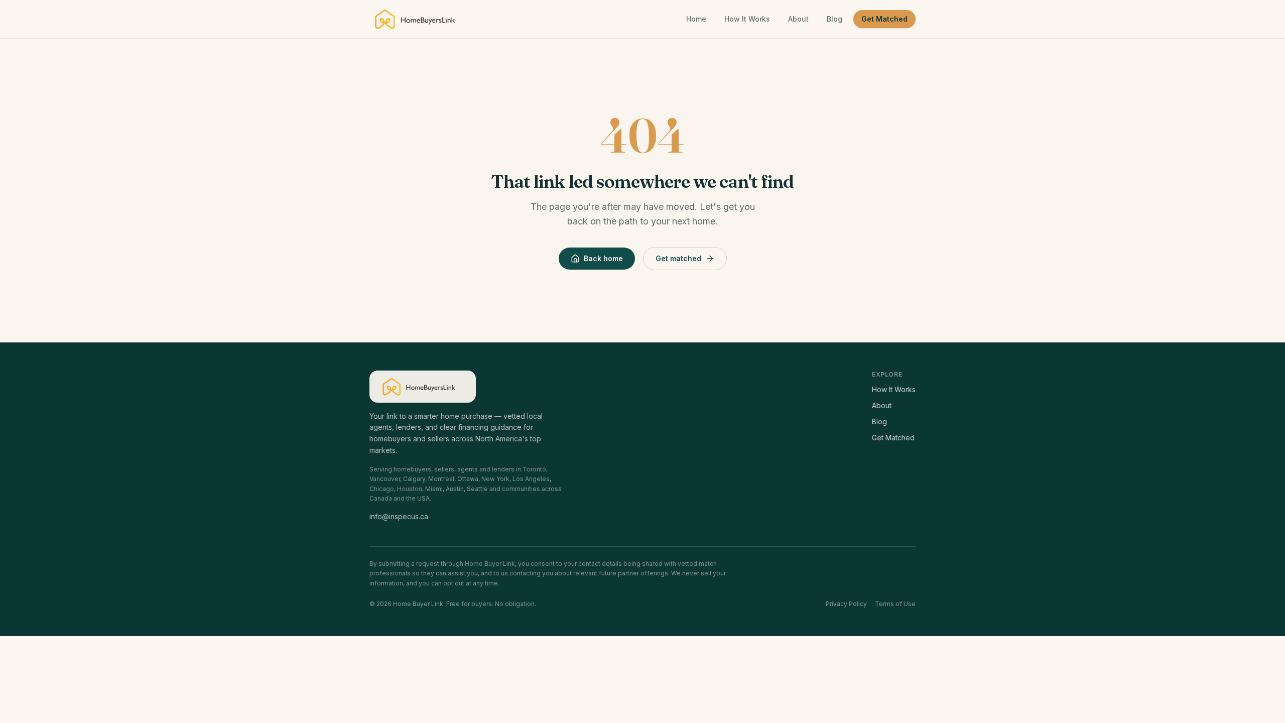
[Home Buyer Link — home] (419, 19)
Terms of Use (895, 604)
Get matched (678, 258)
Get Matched (884, 19)
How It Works (747, 19)
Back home (603, 258)
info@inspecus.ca (398, 516)
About (798, 19)
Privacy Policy (846, 604)
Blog (834, 19)
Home (696, 19)
